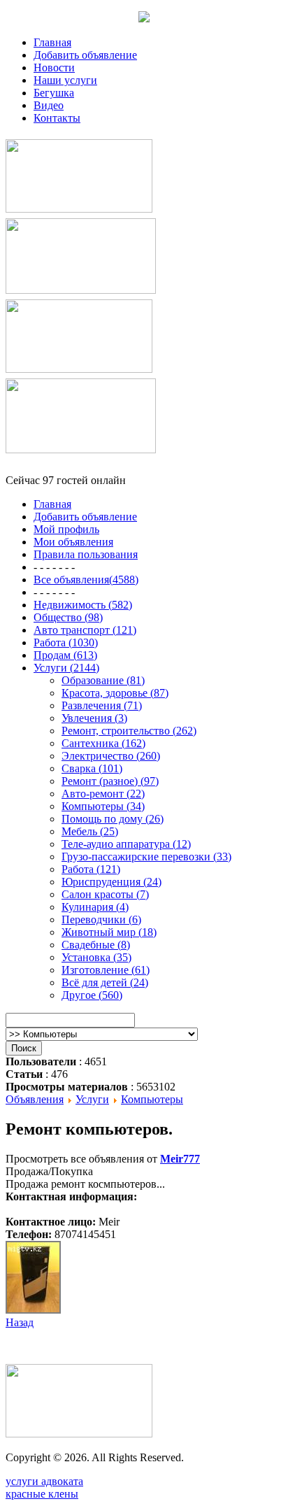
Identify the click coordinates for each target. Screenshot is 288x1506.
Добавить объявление (85, 55)
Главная (52, 42)
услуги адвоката (44, 1481)
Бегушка (54, 93)
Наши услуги (65, 80)
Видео (49, 105)
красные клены (42, 1494)
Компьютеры (152, 1099)
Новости (54, 67)
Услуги (92, 1099)
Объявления (35, 1099)
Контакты (57, 118)
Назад (20, 1322)
